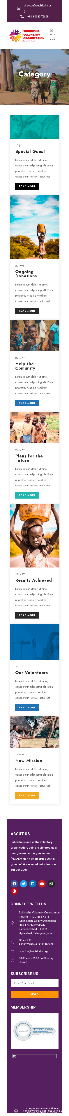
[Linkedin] (32, 883)
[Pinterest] (14, 891)
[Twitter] (23, 883)
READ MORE (27, 186)
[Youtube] (42, 883)
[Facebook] (14, 883)
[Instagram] (51, 883)
